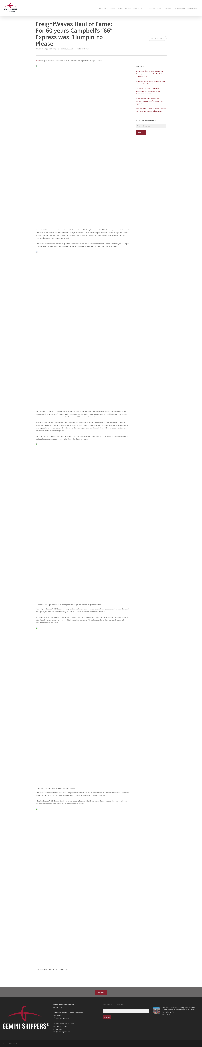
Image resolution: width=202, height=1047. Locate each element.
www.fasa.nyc (57, 1015)
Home (38, 61)
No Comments (159, 38)
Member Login (58, 1007)
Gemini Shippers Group (47, 49)
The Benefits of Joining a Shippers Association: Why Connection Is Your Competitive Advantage (148, 91)
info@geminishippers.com (61, 1018)
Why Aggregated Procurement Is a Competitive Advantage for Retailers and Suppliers (149, 101)
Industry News (83, 49)
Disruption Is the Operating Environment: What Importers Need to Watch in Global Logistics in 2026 (149, 74)
